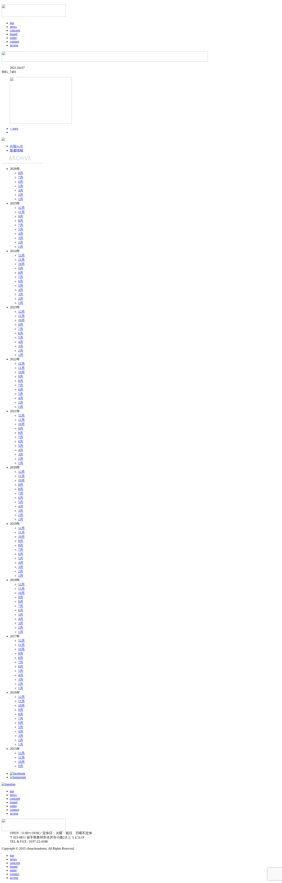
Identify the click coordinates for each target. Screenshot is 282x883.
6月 (20, 181)
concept (15, 30)
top (12, 23)
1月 (20, 199)
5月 (20, 186)
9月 (20, 216)
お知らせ (16, 146)
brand (13, 34)
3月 (20, 238)
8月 (20, 173)
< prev (14, 128)
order (13, 38)
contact (14, 41)
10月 (21, 264)
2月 (20, 194)
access (14, 45)
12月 (21, 207)
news (13, 26)
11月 (21, 212)
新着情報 (16, 150)
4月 (20, 190)
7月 (20, 177)
